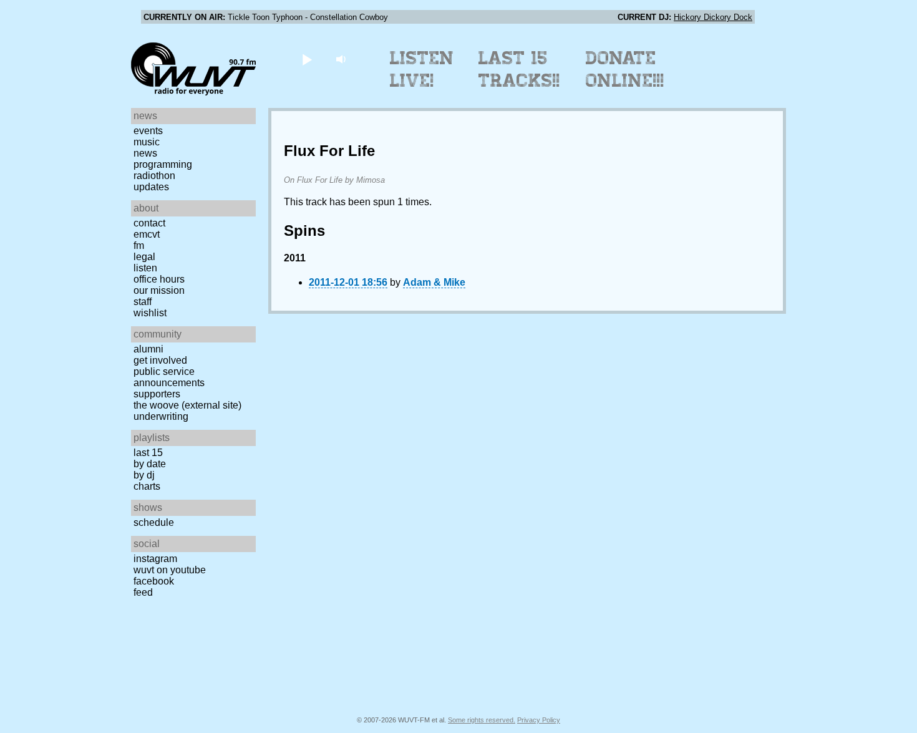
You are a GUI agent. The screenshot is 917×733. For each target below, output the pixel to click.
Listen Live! (422, 69)
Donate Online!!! (625, 69)
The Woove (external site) (187, 405)
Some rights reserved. (481, 720)
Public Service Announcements (169, 377)
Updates (151, 187)
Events (148, 130)
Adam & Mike (434, 282)
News (145, 153)
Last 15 (148, 452)
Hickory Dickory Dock (713, 17)
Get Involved (160, 360)
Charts (146, 486)
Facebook (153, 581)
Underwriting (160, 416)
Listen (145, 268)
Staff (142, 301)
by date (149, 464)
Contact (149, 223)
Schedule (153, 522)
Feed (143, 592)
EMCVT (146, 234)
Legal (144, 256)
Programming (162, 164)
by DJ (144, 475)
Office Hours (159, 279)
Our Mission (159, 290)
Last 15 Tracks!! (519, 69)
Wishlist (150, 313)
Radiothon (154, 175)
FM (138, 245)
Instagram (155, 558)
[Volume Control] (342, 59)
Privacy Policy (538, 720)
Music (146, 142)
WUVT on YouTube (169, 570)
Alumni (148, 349)
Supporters (156, 394)
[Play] (307, 59)
